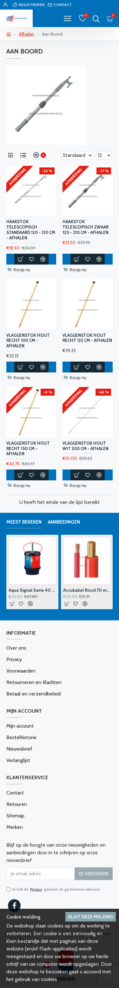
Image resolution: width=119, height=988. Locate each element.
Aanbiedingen (64, 522)
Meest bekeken (24, 522)
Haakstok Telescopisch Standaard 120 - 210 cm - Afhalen (30, 229)
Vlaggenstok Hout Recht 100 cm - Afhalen (28, 341)
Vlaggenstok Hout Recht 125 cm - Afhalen (87, 338)
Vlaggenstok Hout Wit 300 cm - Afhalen (86, 446)
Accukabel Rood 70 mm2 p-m (42, 590)
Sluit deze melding (90, 917)
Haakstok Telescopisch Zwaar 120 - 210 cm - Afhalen (86, 227)
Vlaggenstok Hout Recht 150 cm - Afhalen (28, 448)
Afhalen (26, 34)
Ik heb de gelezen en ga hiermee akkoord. (56, 889)
